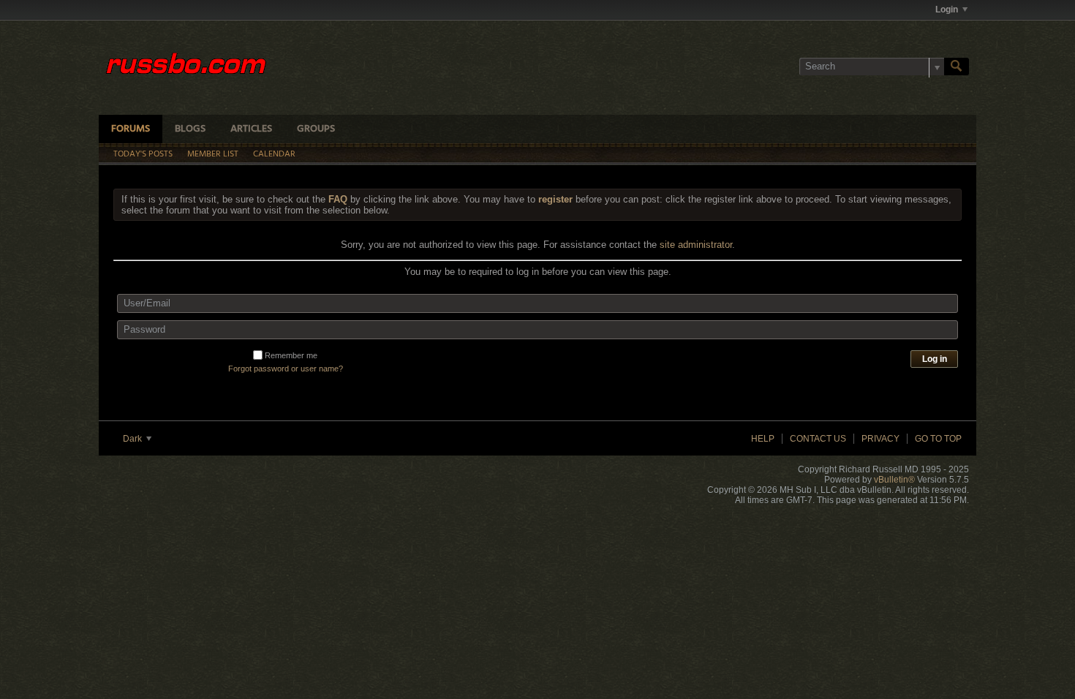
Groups (316, 129)
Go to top (938, 439)
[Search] (956, 66)
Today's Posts (143, 154)
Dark (133, 439)
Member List (212, 154)
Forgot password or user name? (285, 368)
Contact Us (818, 439)
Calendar (274, 154)
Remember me (291, 355)
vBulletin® (894, 480)
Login (946, 9)
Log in (934, 359)
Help (762, 439)
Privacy (880, 439)
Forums (130, 129)
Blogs (190, 129)
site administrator (696, 244)
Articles (251, 129)
